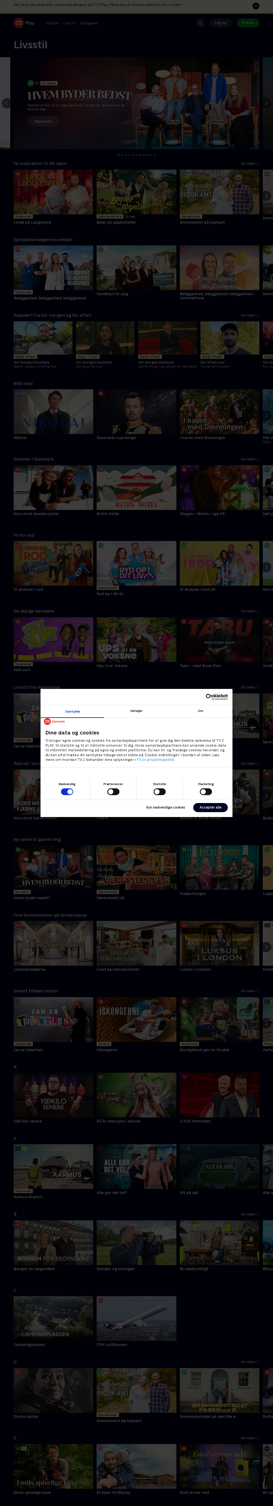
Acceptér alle (210, 807)
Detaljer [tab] (137, 711)
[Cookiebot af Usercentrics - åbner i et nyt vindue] (209, 697)
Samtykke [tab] (72, 711)
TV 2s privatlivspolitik (155, 760)
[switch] (113, 791)
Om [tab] (200, 711)
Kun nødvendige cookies (165, 807)
